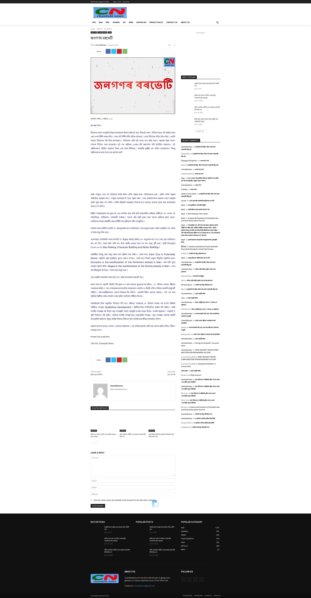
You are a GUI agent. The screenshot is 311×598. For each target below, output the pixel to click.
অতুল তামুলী (184, 371)
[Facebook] (212, 1)
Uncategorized (102, 32)
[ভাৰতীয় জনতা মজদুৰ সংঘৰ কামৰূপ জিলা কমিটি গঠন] (187, 86)
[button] (217, 22)
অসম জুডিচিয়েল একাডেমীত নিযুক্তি (197, 205)
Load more (200, 131)
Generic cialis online (188, 194)
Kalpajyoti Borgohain (189, 160)
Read (183, 205)
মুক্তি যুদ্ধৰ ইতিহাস (97, 374)
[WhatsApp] (124, 51)
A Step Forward (195, 375)
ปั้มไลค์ (183, 246)
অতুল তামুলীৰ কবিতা (200, 293)
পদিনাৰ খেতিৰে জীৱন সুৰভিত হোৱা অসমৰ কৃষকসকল (199, 280)
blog (182, 178)
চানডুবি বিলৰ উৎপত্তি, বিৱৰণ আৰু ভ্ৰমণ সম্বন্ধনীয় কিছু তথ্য (202, 165)
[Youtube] (219, 1)
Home (93, 29)
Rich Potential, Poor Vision (198, 214)
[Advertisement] (174, 12)
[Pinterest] (119, 51)
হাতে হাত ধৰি (171, 374)
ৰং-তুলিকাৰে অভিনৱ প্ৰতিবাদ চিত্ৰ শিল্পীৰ (205, 418)
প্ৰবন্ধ (109, 32)
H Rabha (184, 189)
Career (183, 201)
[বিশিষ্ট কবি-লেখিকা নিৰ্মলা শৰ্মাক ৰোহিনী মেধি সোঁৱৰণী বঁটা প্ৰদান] (187, 122)
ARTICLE (99, 29)
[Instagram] (189, 579)
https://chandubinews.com (118, 389)
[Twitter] (215, 1)
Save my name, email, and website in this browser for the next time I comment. (125, 500)
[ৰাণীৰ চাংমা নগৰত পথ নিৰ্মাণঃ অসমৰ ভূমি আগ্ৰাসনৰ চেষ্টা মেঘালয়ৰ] (104, 422)
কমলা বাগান (198, 185)
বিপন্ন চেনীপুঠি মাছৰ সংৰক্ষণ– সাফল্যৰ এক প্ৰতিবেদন (205, 309)
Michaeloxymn (186, 285)
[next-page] (96, 442)
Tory (182, 298)
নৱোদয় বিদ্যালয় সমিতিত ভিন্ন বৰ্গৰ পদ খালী (199, 258)
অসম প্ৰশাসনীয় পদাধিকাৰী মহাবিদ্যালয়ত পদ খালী (201, 201)
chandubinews (101, 45)
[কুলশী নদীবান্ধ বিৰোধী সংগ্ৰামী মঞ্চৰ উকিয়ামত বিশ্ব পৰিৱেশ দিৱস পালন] (162, 422)
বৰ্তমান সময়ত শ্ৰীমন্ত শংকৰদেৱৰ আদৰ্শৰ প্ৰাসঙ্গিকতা (207, 334)
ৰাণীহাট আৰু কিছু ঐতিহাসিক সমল (197, 253)
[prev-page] (92, 442)
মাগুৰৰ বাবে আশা (204, 160)
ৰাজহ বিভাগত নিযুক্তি (198, 276)
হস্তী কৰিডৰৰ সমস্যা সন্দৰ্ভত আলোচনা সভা (198, 209)
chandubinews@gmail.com (144, 586)
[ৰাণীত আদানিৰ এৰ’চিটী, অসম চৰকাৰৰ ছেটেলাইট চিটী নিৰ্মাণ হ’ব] (133, 422)
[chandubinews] (92, 45)
